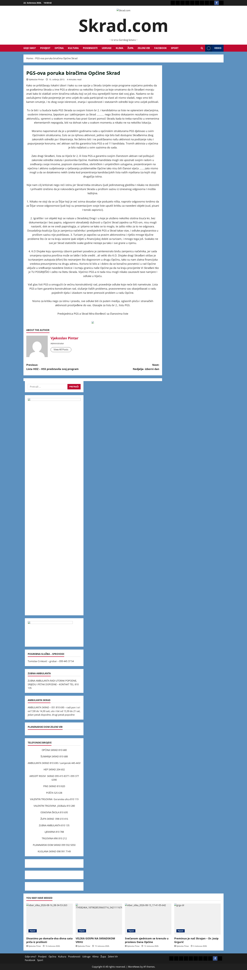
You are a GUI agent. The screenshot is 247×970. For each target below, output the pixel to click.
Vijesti (32, 931)
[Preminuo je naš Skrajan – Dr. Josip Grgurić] (197, 919)
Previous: (52, 367)
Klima (119, 48)
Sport (174, 48)
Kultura (73, 48)
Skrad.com (123, 25)
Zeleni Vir (144, 48)
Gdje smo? (29, 48)
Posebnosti (90, 48)
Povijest (45, 48)
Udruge (106, 48)
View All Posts (61, 349)
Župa (130, 48)
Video (217, 48)
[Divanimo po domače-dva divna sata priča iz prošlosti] (49, 919)
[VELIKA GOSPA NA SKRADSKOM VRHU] (99, 919)
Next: (146, 367)
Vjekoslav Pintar (36, 79)
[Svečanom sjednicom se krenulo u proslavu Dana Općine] (148, 919)
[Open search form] (202, 48)
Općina (59, 48)
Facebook (160, 48)
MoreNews (134, 966)
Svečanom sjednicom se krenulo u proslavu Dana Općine (147, 940)
